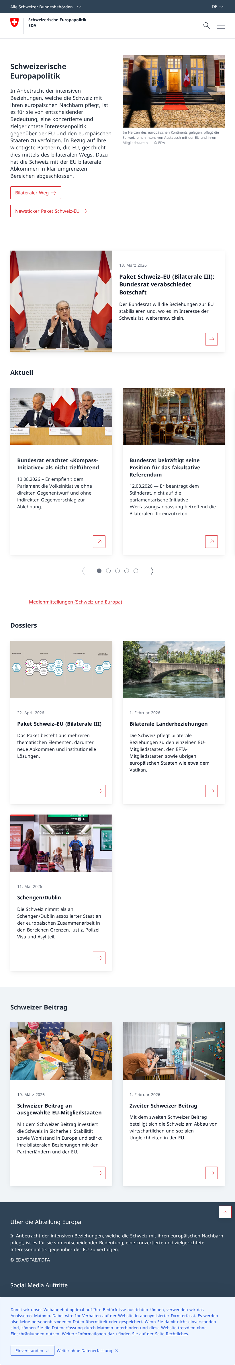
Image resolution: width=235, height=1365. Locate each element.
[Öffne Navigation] (220, 26)
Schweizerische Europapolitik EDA (58, 22)
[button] (99, 571)
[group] (61, 471)
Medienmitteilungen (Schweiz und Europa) (75, 602)
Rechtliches (177, 1333)
